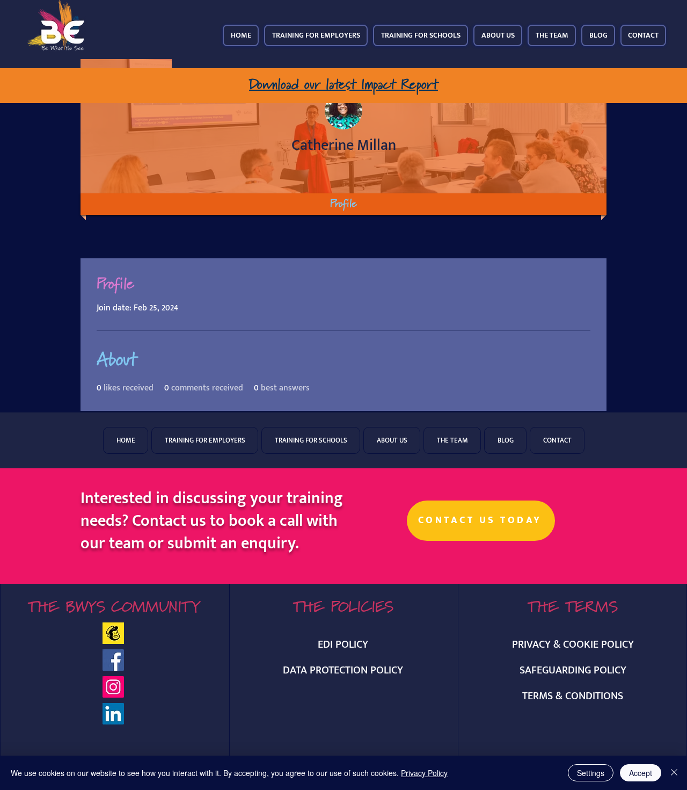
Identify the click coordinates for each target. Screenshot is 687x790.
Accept (640, 772)
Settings (590, 772)
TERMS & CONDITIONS (572, 696)
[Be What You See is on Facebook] (113, 660)
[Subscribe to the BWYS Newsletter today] (113, 633)
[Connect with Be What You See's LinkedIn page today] (113, 713)
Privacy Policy (424, 772)
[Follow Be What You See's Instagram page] (113, 687)
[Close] (674, 772)
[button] (316, 35)
